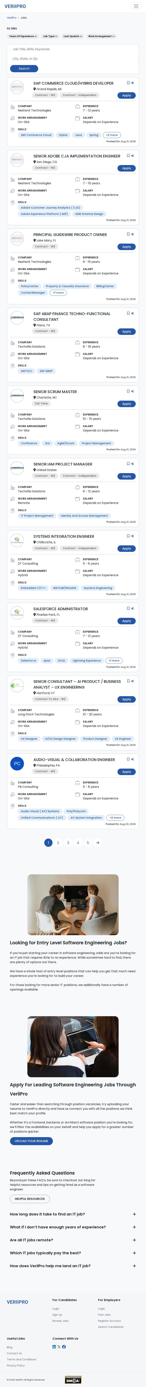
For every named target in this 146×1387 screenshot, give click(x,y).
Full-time (41, 403)
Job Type (49, 36)
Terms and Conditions (21, 1359)
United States (46, 470)
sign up (57, 1315)
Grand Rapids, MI (48, 89)
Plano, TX (43, 325)
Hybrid (23, 575)
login (55, 1309)
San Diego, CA (46, 162)
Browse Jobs (60, 1321)
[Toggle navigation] (136, 6)
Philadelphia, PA (48, 765)
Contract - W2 (45, 95)
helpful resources (30, 1199)
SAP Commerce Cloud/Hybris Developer (73, 83)
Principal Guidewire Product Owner (70, 234)
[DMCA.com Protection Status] (73, 1379)
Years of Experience (21, 36)
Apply (126, 95)
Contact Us (14, 1353)
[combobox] (73, 49)
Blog (9, 1347)
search (24, 68)
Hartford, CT (45, 693)
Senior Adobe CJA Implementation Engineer (76, 156)
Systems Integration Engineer (63, 536)
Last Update (72, 36)
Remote (24, 503)
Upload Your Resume (31, 1141)
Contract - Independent (79, 95)
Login (101, 1309)
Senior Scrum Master (55, 391)
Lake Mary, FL (46, 240)
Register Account (109, 1321)
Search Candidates (111, 1327)
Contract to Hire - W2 (50, 699)
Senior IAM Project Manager (62, 464)
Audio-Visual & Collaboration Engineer (74, 759)
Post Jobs (104, 1315)
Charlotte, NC (46, 397)
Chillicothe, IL (46, 542)
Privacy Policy (16, 1365)
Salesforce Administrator (60, 609)
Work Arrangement (100, 36)
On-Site (23, 122)
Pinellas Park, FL (48, 614)
